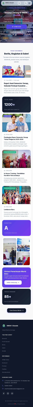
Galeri (3, 348)
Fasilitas (4, 369)
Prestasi (4, 366)
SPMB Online (5, 359)
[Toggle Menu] (29, 3)
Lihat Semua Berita (15, 310)
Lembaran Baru (9, 209)
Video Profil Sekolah (15, 32)
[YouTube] (12, 393)
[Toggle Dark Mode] (25, 3)
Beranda (4, 338)
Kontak (4, 351)
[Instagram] (8, 393)
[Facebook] (3, 393)
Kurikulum (4, 363)
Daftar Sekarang (12, 282)
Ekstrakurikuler (6, 372)
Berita (3, 344)
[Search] (19, 3)
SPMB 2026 (17, 26)
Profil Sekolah (6, 341)
